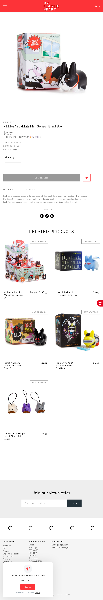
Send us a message (60, 547)
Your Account (8, 556)
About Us (7, 546)
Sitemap (6, 559)
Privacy (6, 551)
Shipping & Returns (11, 554)
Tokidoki (32, 555)
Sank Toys (33, 547)
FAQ (4, 548)
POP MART (33, 550)
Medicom (33, 553)
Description (9, 189)
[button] (47, 137)
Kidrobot (8, 122)
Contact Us (7, 562)
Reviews (30, 189)
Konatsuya (33, 558)
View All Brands (35, 561)
